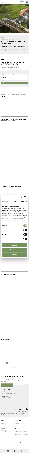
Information (18, 420)
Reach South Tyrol (4, 431)
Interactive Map (3, 425)
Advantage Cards (4, 430)
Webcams (2, 423)
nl (27, 442)
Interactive (3, 427)
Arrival (3, 74)
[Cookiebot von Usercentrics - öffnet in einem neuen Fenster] (21, 197)
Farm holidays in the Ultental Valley (21, 434)
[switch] (25, 230)
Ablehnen (14, 254)
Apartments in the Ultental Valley (21, 431)
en (25, 442)
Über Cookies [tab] (23, 201)
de (20, 442)
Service (2, 420)
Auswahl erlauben (14, 249)
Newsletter (3, 428)
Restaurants (17, 423)
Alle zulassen (14, 245)
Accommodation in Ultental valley (21, 428)
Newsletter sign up (7, 385)
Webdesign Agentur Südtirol (3, 442)
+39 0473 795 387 (7, 397)
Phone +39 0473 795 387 (19, 409)
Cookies (22, 413)
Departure (4, 77)
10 (2, 365)
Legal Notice (18, 413)
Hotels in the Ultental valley (20, 429)
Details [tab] (14, 201)
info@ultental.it (23, 411)
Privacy (14, 413)
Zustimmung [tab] (5, 201)
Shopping (16, 425)
